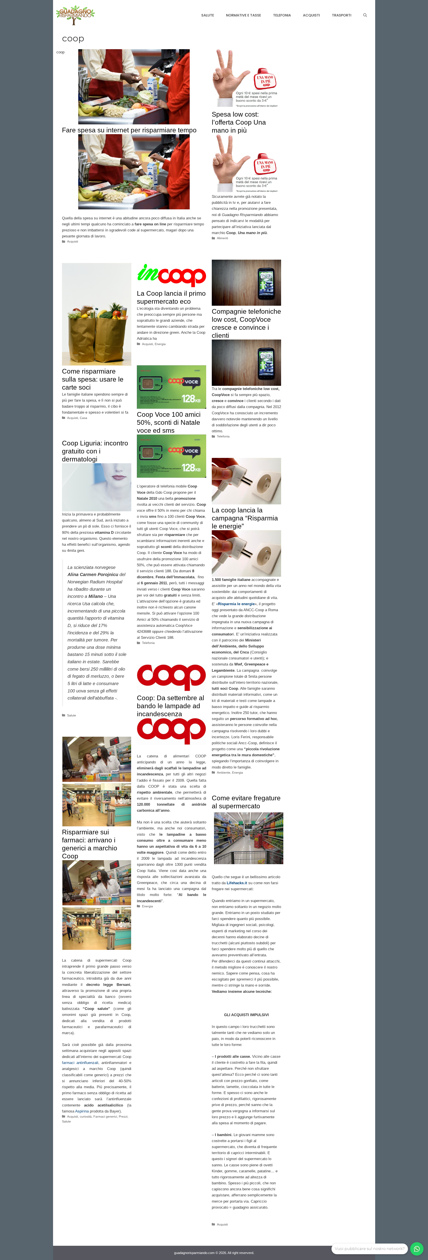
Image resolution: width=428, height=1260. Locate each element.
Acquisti (311, 15)
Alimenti (222, 238)
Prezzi (123, 1116)
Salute (207, 15)
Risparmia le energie (236, 604)
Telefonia (282, 15)
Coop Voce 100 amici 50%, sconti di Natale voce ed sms (169, 422)
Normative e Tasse (243, 15)
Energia (160, 344)
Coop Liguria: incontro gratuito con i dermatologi (95, 451)
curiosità (86, 1116)
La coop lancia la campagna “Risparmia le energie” (245, 518)
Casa (83, 418)
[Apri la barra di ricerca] (365, 15)
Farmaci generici (105, 1116)
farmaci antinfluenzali (80, 1063)
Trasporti (341, 15)
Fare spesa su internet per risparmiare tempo (129, 130)
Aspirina (82, 1111)
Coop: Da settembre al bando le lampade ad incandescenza (170, 706)
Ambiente (223, 772)
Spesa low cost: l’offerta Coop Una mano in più (239, 122)
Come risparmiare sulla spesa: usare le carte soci (92, 379)
